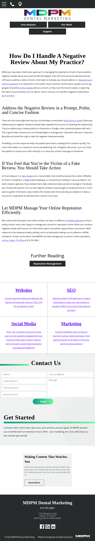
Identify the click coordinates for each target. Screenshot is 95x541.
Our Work (66, 24)
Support (47, 31)
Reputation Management (47, 263)
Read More (34, 482)
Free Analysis (28, 24)
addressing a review (73, 120)
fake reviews (27, 176)
